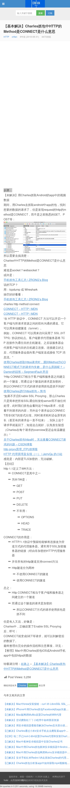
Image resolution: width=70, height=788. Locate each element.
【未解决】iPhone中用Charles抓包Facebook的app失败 (35, 709)
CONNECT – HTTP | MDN (21, 309)
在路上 (35, 4)
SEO (32, 780)
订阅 (50, 13)
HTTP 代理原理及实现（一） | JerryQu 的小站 (33, 454)
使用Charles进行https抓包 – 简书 (25, 391)
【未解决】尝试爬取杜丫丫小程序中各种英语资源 (31, 720)
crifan (14, 36)
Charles (22, 685)
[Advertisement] (35, 78)
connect (33, 685)
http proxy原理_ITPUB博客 (21, 449)
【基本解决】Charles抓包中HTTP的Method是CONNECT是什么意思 (33, 28)
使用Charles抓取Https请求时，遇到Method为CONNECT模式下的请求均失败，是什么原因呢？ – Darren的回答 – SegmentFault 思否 (35, 367)
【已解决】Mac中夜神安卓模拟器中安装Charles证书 (33, 741)
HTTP (6, 36)
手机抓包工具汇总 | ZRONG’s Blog (26, 280)
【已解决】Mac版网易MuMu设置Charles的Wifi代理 (32, 714)
